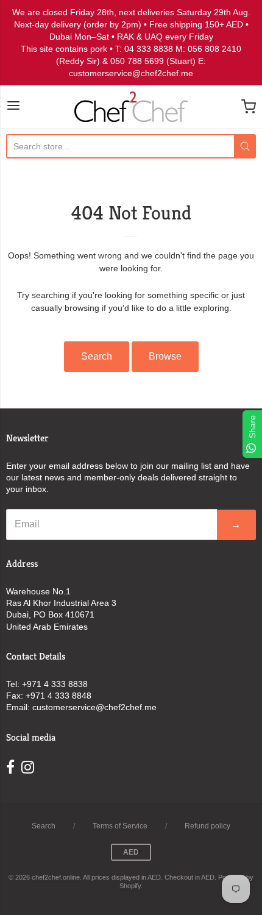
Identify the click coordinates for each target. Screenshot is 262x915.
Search (96, 356)
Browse (165, 356)
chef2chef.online (56, 877)
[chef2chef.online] (131, 106)
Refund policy (207, 826)
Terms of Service (120, 826)
